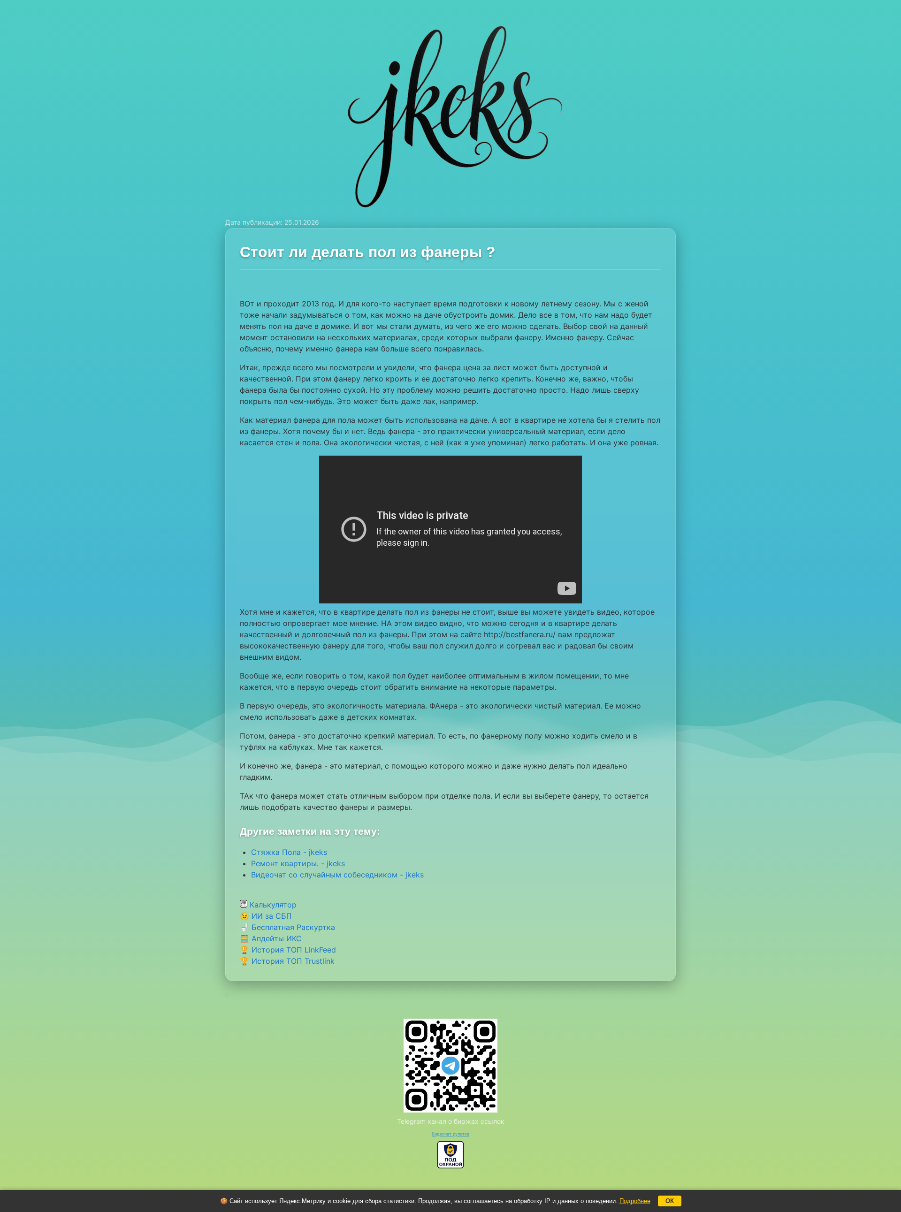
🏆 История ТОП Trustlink (287, 961)
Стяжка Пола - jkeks (289, 852)
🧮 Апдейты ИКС (271, 938)
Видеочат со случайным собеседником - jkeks (337, 874)
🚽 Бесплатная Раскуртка (287, 927)
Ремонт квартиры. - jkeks (298, 863)
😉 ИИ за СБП (266, 916)
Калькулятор (272, 904)
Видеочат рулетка (450, 1133)
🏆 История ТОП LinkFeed (288, 949)
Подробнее (634, 1200)
